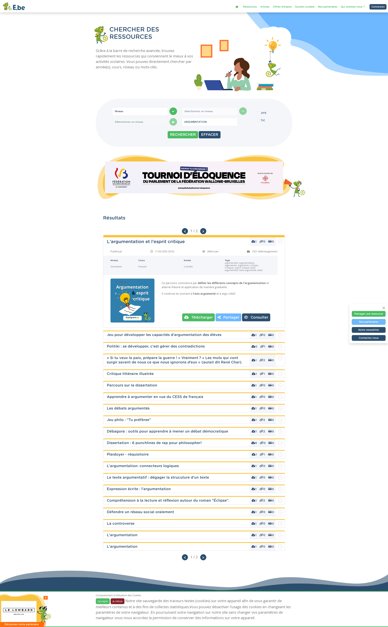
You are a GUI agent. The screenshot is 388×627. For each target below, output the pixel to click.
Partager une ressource (368, 314)
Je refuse (117, 601)
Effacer (209, 135)
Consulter (259, 317)
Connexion (378, 7)
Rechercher (183, 135)
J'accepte (103, 601)
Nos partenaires (327, 7)
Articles (264, 7)
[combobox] (140, 111)
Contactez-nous (369, 338)
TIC (263, 120)
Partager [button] (230, 317)
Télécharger (201, 317)
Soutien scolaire (305, 7)
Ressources (250, 7)
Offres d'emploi (282, 7)
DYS (263, 113)
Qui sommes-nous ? (353, 7)
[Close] (384, 308)
